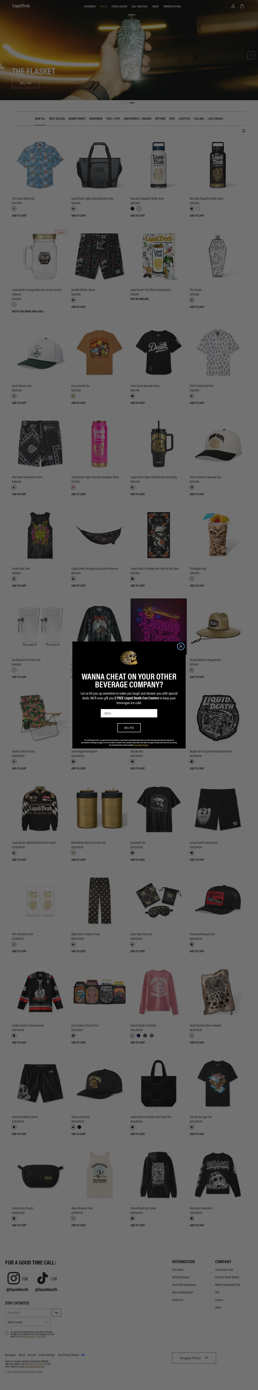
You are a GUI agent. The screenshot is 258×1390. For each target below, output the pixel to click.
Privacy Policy (138, 745)
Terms (147, 745)
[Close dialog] (181, 646)
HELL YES (129, 727)
